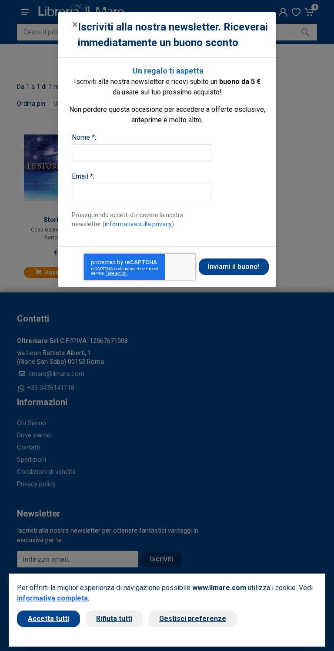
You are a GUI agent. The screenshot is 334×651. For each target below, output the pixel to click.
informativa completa (52, 598)
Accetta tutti (48, 618)
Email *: (83, 176)
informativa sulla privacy (138, 224)
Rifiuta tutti (114, 618)
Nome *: (84, 137)
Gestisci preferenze (192, 618)
